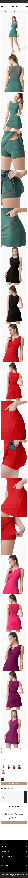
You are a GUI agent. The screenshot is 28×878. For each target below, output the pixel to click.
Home (2, 11)
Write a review (14, 822)
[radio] (3, 766)
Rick (15, 875)
